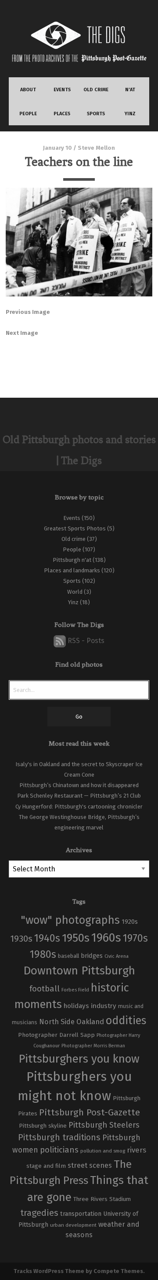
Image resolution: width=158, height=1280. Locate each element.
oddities (126, 1020)
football (44, 989)
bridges (92, 956)
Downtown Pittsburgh (79, 970)
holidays (76, 1006)
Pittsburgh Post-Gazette (89, 1112)
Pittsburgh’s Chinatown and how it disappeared (79, 785)
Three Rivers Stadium (102, 1199)
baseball (68, 956)
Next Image (22, 333)
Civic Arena (116, 956)
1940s (47, 938)
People (72, 549)
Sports (72, 581)
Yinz (73, 602)
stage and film (46, 1166)
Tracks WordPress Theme (49, 1271)
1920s (130, 922)
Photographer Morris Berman (93, 1046)
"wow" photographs (70, 920)
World (75, 591)
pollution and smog (102, 1151)
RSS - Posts (85, 641)
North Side (57, 1022)
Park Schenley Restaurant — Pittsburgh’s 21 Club (79, 795)
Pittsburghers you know (79, 1059)
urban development (73, 1225)
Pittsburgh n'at (72, 560)
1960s (106, 937)
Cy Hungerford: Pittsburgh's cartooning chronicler (79, 806)
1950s (76, 938)
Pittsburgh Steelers (104, 1125)
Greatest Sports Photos (75, 528)
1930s (21, 938)
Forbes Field (75, 990)
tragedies (39, 1213)
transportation (80, 1214)
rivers (136, 1150)
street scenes (90, 1165)
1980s (43, 954)
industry (103, 1005)
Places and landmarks (72, 570)
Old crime (73, 539)
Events (71, 518)
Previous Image (28, 312)
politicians (59, 1150)
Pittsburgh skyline (43, 1125)
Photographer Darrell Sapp (56, 1035)
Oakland (90, 1022)
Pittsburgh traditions (59, 1137)
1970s (135, 938)
